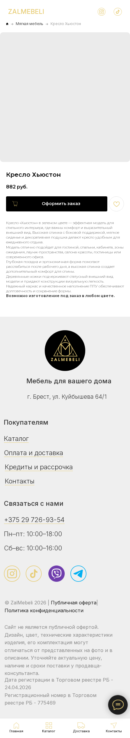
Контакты (19, 481)
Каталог (16, 438)
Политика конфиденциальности (44, 610)
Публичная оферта (73, 603)
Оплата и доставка (33, 453)
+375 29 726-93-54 (34, 520)
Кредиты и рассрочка (39, 467)
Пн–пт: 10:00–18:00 (33, 534)
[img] (65, 350)
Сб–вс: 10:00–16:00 (33, 548)
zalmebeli (26, 11)
